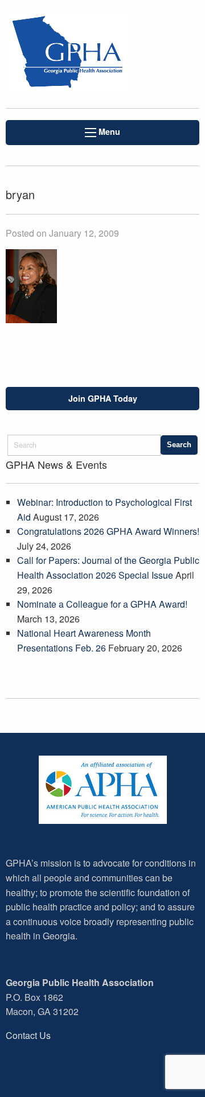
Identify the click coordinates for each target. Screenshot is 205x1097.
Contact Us (28, 1035)
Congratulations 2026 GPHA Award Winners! (108, 531)
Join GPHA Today (102, 398)
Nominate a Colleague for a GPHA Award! (102, 604)
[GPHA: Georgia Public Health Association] (68, 54)
